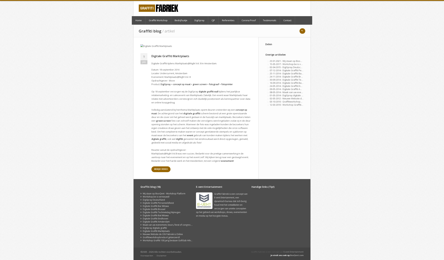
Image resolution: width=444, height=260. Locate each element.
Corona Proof (249, 20)
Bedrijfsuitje (181, 20)
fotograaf (214, 84)
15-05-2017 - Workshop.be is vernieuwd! (290, 64)
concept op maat (181, 84)
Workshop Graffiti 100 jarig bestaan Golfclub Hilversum (170, 240)
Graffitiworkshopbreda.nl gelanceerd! (161, 237)
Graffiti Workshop (158, 20)
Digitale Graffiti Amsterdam (156, 221)
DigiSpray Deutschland (154, 199)
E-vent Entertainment (294, 251)
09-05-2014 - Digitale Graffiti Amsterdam (290, 89)
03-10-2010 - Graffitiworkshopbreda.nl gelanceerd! (296, 101)
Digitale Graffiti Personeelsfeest (158, 202)
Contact (287, 20)
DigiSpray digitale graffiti (155, 227)
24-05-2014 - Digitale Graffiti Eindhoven (290, 86)
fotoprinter (227, 84)
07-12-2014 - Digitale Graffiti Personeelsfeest (293, 70)
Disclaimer (161, 255)
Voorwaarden (146, 255)
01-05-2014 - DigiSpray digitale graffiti (289, 95)
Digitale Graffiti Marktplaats (156, 231)
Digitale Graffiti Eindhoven (155, 218)
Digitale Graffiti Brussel (154, 209)
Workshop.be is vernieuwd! (156, 196)
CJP (213, 20)
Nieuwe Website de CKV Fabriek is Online (163, 234)
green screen (200, 84)
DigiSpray (199, 20)
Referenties (228, 20)
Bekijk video (161, 169)
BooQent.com (297, 255)
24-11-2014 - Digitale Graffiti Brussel (288, 76)
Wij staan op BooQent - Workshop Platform (164, 193)
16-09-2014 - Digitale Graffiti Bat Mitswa (290, 82)
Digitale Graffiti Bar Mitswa (156, 206)
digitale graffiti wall (208, 91)
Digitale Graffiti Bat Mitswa (156, 215)
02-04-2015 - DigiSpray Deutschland (288, 67)
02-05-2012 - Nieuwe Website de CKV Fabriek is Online (298, 98)
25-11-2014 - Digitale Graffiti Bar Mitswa (290, 73)
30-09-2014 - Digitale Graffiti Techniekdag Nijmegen (296, 79)
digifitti (179, 139)
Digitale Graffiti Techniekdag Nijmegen (161, 212)
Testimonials (269, 20)
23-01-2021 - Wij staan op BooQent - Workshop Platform (299, 61)
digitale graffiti (158, 139)
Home (138, 20)
